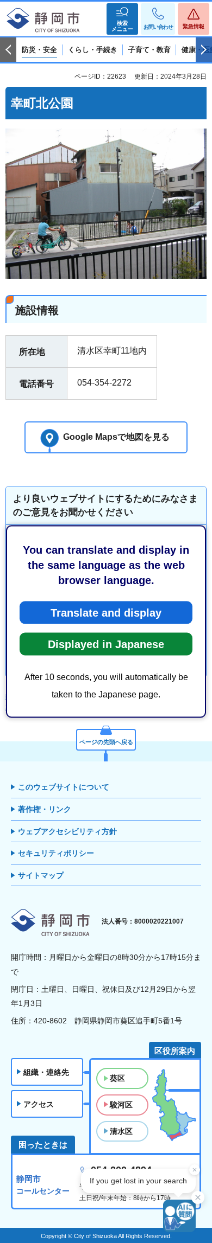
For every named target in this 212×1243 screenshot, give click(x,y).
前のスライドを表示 (8, 49)
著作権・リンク (44, 809)
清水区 (121, 1131)
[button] (122, 19)
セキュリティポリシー (56, 853)
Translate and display (106, 613)
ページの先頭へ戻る (106, 742)
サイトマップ (41, 875)
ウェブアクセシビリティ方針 (67, 831)
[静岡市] (43, 20)
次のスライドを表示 (204, 49)
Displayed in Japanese (106, 644)
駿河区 (121, 1104)
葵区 (117, 1078)
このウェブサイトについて (63, 787)
